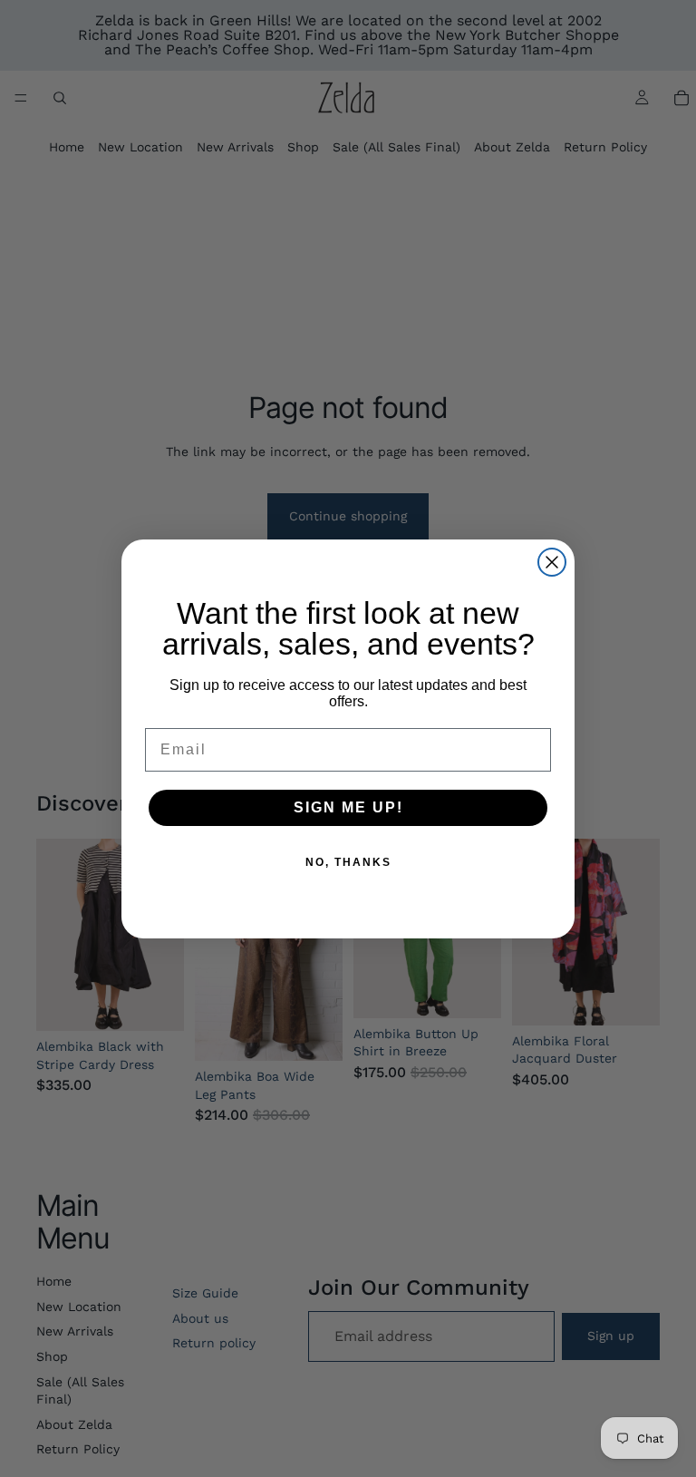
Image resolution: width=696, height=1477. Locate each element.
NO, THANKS (348, 862)
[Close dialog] (552, 562)
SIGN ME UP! (348, 807)
